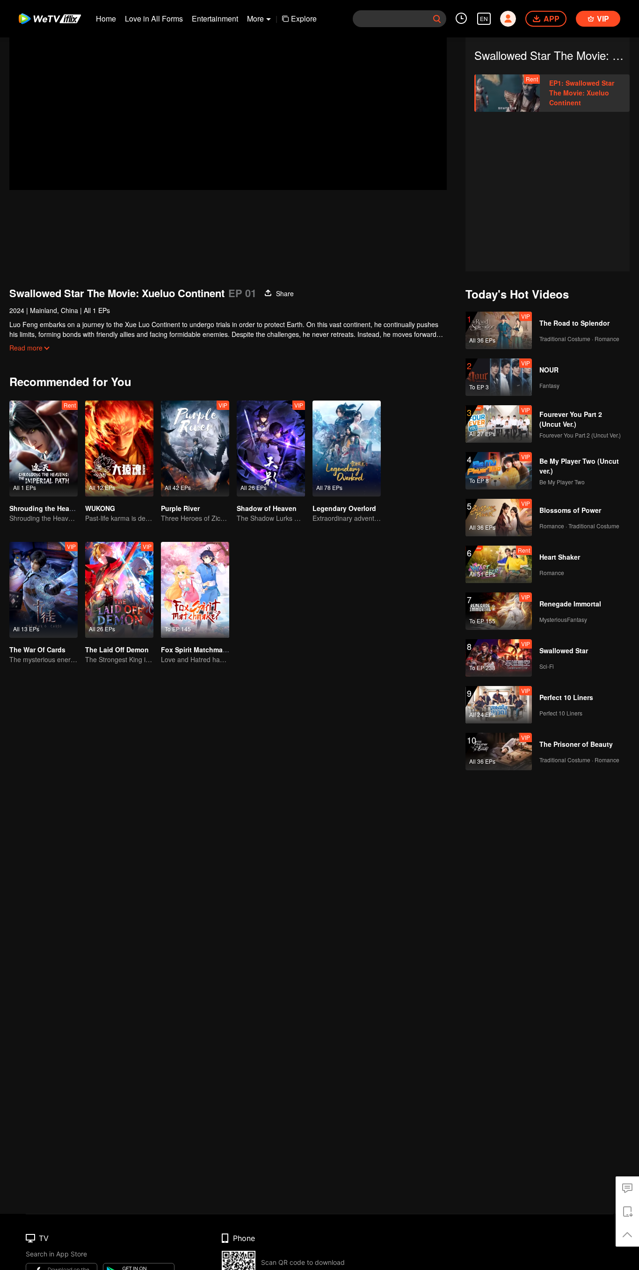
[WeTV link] (50, 18)
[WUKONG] (119, 448)
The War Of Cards (37, 649)
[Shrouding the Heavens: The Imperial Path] (43, 448)
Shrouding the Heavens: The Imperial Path (77, 508)
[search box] (437, 18)
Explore (304, 18)
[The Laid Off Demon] (119, 590)
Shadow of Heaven (267, 508)
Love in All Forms (154, 18)
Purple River (180, 508)
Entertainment (215, 18)
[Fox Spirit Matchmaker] (195, 590)
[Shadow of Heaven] (271, 448)
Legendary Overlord (344, 508)
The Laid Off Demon (117, 649)
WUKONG (100, 508)
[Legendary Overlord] (346, 448)
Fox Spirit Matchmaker (196, 649)
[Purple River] (195, 448)
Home (106, 18)
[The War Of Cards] (43, 590)
